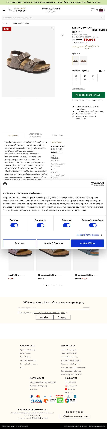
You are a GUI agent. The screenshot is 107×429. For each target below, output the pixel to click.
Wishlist (33, 389)
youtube (71, 389)
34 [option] (93, 80)
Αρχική (5, 23)
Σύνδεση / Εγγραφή (38, 386)
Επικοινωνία (25, 353)
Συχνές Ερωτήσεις (28, 360)
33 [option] (85, 80)
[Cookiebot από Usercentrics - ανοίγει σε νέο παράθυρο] (92, 184)
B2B (22, 367)
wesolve (84, 426)
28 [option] (76, 76)
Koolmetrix (101, 426)
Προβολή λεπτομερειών (88, 235)
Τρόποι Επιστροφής (69, 357)
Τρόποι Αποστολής (69, 353)
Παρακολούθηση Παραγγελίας (43, 382)
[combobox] (53, 18)
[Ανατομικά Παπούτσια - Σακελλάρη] (51, 9)
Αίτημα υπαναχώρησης (71, 360)
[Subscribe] (90, 309)
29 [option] (85, 76)
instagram (72, 386)
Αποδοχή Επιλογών (53, 243)
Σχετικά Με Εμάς (27, 350)
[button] (43, 285)
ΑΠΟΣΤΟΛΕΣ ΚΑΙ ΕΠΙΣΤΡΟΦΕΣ (35, 135)
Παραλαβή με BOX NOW (71, 374)
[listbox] (88, 79)
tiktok (70, 393)
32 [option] (76, 80)
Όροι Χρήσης (25, 357)
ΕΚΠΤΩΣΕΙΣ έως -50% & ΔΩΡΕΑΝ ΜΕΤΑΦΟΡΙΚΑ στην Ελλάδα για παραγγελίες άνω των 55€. (53, 2)
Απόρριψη (19, 243)
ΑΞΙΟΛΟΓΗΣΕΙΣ (58, 135)
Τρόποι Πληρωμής (68, 350)
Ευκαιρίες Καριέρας (28, 364)
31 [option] (93, 76)
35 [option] (76, 83)
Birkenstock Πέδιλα (10, 275)
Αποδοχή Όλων (87, 243)
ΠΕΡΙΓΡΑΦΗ (13, 136)
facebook (72, 382)
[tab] (13, 135)
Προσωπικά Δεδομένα (70, 364)
